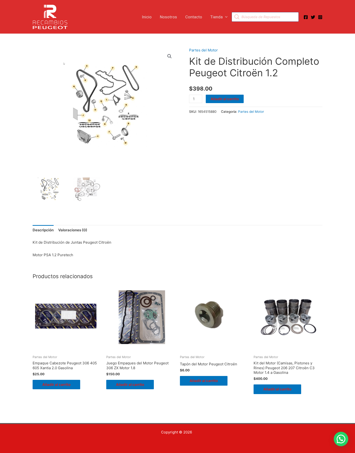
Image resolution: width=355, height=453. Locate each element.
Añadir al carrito (225, 99)
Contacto (193, 16)
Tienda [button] (216, 16)
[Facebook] (306, 17)
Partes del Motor (203, 50)
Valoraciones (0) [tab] (72, 230)
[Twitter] (313, 17)
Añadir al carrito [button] (56, 384)
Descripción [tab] (43, 230)
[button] (225, 16)
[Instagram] (320, 17)
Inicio (147, 16)
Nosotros (168, 16)
